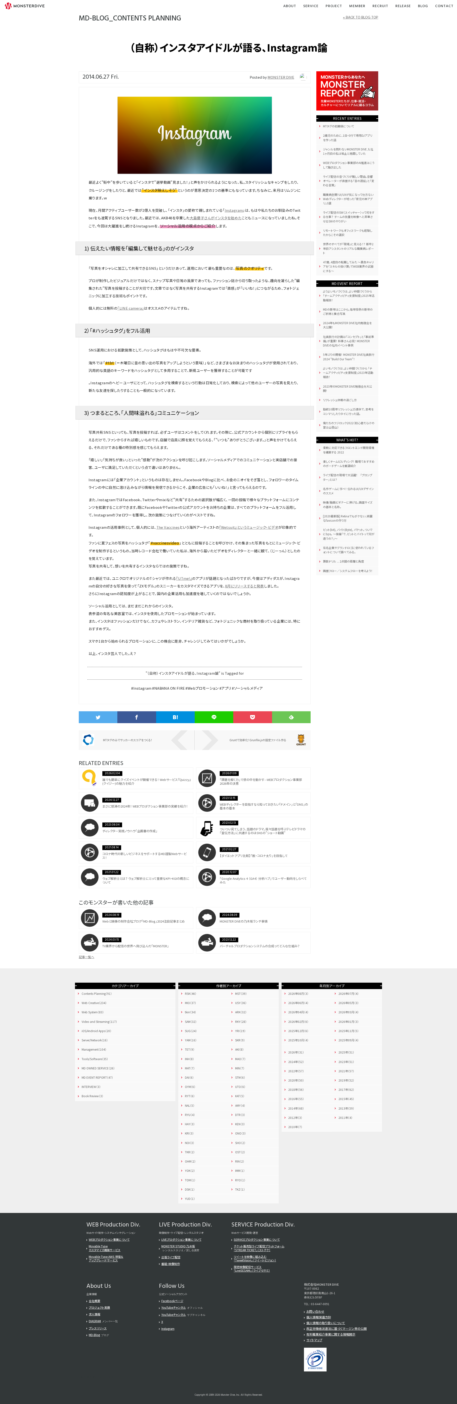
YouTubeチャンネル (173, 1307)
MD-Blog (94, 1335)
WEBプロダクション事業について (109, 1239)
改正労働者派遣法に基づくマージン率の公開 (336, 1328)
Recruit (380, 6)
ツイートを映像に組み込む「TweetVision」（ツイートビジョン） (255, 1258)
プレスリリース (98, 1328)
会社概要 (94, 1301)
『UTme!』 (184, 578)
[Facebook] (136, 717)
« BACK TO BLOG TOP (360, 17)
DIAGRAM (95, 1321)
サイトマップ (314, 1340)
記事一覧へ (86, 957)
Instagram (234, 210)
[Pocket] (252, 717)
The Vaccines (168, 527)
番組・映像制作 (170, 1264)
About (289, 6)
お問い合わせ (315, 1311)
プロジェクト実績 (99, 1307)
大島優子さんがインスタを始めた (216, 217)
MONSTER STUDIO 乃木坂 (178, 1246)
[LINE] (214, 717)
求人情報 (94, 1314)
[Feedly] (291, 717)
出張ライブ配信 (170, 1257)
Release (403, 6)
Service (310, 6)
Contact (444, 6)
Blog (423, 6)
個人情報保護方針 (318, 1317)
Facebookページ (172, 1301)
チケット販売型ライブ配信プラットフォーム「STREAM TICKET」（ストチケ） (259, 1248)
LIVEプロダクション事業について (181, 1239)
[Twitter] (98, 717)
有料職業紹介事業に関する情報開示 (330, 1334)
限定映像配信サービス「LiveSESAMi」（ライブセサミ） (252, 1268)
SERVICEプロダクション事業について (257, 1239)
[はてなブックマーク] (175, 717)
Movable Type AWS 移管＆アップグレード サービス (106, 1258)
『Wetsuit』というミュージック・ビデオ (248, 527)
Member (357, 6)
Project (334, 6)
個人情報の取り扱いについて (325, 1323)
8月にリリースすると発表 (244, 585)
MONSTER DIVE (281, 77)
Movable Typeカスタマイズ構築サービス (104, 1248)
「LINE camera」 (130, 308)
